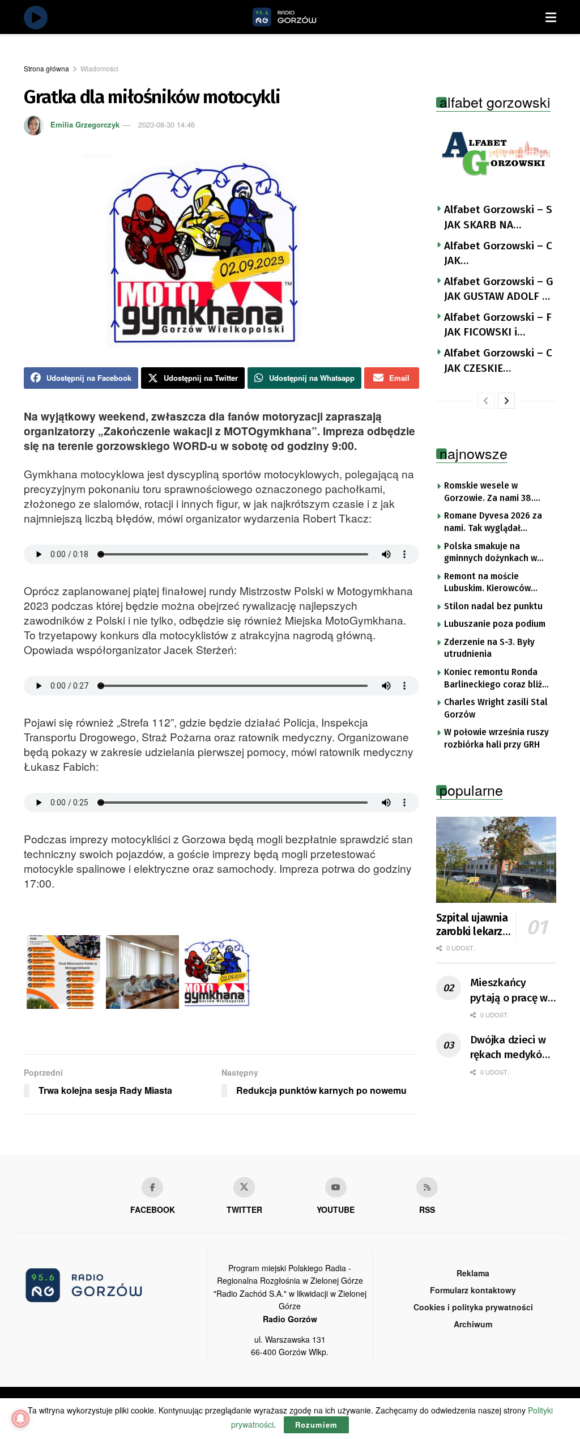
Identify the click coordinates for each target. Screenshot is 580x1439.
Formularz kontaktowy (473, 1290)
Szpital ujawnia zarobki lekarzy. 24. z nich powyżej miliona (473, 925)
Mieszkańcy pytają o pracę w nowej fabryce (509, 990)
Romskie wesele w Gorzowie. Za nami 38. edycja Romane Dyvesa (491, 492)
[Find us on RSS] (427, 1187)
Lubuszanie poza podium (494, 624)
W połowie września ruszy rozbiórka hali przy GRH (496, 738)
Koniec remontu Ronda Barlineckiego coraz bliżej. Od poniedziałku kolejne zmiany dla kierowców (498, 679)
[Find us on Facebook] (152, 1187)
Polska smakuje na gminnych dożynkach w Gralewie (490, 553)
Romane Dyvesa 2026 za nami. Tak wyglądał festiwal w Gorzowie (493, 522)
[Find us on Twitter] (244, 1187)
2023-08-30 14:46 (166, 124)
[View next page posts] (506, 401)
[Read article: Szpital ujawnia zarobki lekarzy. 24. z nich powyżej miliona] (496, 860)
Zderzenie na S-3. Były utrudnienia (489, 648)
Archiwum (473, 1324)
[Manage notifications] (20, 1419)
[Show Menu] (550, 17)
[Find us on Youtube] (336, 1187)
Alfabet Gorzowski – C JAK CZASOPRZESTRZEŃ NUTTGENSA (498, 254)
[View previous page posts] (485, 401)
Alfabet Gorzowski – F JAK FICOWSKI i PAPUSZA (498, 325)
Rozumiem (316, 1424)
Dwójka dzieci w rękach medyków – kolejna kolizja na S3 (510, 1048)
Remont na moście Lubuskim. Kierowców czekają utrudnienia (487, 583)
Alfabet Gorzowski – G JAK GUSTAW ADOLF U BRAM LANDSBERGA (498, 289)
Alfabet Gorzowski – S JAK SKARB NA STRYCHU (498, 217)
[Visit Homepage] (297, 17)
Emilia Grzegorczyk (85, 124)
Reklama (473, 1273)
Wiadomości (99, 68)
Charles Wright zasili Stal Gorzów (496, 708)
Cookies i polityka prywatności (473, 1307)
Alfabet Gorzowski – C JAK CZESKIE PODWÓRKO (498, 361)
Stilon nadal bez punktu (493, 606)
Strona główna (46, 68)
